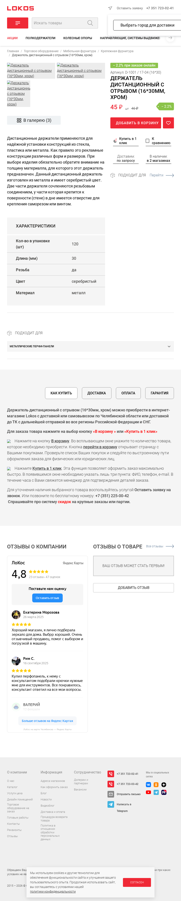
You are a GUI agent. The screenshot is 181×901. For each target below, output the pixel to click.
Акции (12, 38)
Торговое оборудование (41, 51)
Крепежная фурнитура (117, 51)
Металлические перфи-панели (32, 346)
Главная (13, 51)
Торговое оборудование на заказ (18, 808)
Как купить (61, 393)
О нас (10, 781)
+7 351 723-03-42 (127, 784)
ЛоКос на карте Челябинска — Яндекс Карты (47, 729)
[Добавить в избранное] (168, 122)
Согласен (137, 882)
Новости (46, 799)
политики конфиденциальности (53, 891)
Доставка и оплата (53, 811)
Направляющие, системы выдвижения (133, 38)
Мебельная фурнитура (79, 51)
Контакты (13, 823)
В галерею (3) (37, 120)
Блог (44, 793)
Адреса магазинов (53, 781)
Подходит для (140, 175)
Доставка (96, 393)
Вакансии (80, 789)
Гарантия (159, 393)
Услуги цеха (15, 793)
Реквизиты (14, 830)
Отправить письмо (129, 794)
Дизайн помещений (20, 799)
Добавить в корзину (137, 123)
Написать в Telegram (124, 805)
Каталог (12, 787)
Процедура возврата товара (54, 818)
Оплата (128, 393)
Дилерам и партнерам (81, 781)
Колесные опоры (77, 38)
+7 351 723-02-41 (160, 8)
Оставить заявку (130, 8)
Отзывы (12, 836)
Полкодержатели (40, 38)
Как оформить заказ (54, 787)
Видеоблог (47, 805)
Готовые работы (17, 817)
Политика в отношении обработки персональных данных (50, 832)
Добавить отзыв (133, 588)
